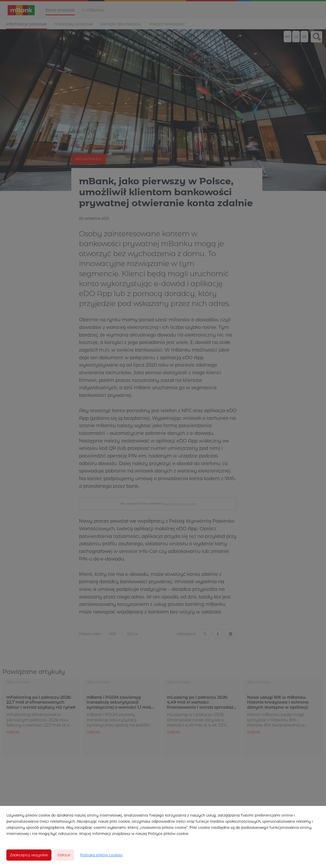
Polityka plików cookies (101, 855)
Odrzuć (64, 855)
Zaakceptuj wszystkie (29, 855)
